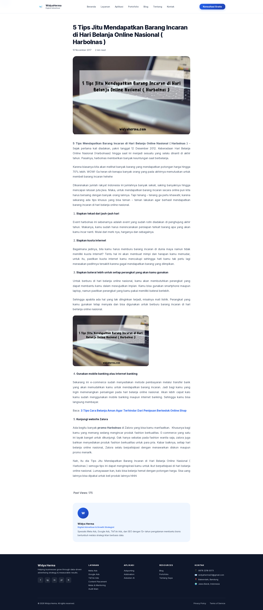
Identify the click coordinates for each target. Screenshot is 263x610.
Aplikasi (119, 6)
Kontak (170, 6)
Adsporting (129, 570)
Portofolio (133, 6)
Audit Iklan (93, 589)
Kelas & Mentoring (97, 585)
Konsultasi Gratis (212, 6)
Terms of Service (217, 603)
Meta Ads (92, 570)
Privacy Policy (200, 603)
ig (48, 580)
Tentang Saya (166, 578)
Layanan (105, 6)
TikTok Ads (93, 578)
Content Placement (97, 581)
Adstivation (129, 574)
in (54, 580)
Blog (146, 6)
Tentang (157, 6)
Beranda (91, 6)
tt (68, 580)
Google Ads (94, 574)
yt (61, 580)
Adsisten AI (129, 578)
